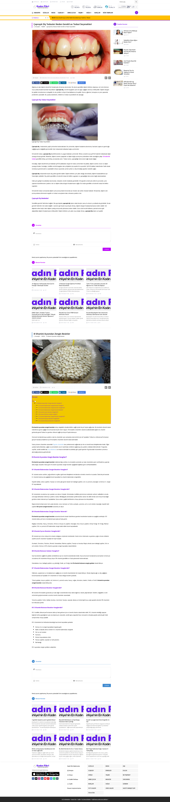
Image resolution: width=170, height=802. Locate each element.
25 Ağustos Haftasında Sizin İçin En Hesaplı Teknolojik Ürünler (43, 284)
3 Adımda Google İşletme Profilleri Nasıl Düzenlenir (70, 284)
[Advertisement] (25, 26)
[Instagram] (39, 778)
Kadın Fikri (73, 799)
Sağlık (79, 799)
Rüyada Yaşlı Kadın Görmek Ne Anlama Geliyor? (130, 51)
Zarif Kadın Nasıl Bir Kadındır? (130, 62)
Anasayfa (37, 27)
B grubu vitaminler (58, 444)
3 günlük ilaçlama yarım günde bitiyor (44, 719)
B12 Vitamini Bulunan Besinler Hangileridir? (49, 421)
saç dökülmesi (52, 449)
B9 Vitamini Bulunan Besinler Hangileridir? (48, 419)
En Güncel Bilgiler (86, 799)
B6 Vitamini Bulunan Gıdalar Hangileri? (47, 414)
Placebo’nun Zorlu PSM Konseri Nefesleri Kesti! (68, 313)
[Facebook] (33, 778)
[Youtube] (45, 778)
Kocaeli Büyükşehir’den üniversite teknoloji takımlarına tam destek (97, 313)
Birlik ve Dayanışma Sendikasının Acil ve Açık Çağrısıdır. (43, 749)
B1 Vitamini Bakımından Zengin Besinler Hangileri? (51, 405)
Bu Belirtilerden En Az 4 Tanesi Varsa (71, 748)
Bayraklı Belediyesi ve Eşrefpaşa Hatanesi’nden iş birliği (69, 720)
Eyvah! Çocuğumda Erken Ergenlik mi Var (97, 720)
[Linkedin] (42, 778)
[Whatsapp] (54, 778)
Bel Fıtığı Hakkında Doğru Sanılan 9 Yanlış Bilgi (97, 749)
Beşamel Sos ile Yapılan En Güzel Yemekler (129, 72)
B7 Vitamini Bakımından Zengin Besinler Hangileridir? (51, 416)
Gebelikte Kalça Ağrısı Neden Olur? (130, 41)
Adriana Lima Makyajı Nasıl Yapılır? (130, 31)
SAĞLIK (43, 336)
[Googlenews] (51, 778)
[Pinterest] (48, 778)
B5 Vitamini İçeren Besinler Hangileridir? (48, 412)
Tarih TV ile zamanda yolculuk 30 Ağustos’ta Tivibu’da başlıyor (96, 284)
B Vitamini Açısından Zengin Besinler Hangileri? (49, 403)
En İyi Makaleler (66, 799)
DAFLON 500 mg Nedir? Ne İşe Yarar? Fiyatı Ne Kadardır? (130, 83)
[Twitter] (36, 778)
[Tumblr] (57, 778)
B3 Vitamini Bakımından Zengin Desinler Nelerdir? (50, 410)
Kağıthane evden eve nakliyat (99, 799)
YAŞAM (43, 27)
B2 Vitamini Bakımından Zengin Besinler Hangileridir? (51, 408)
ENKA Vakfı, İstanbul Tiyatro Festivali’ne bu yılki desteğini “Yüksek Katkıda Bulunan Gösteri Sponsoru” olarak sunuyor (43, 315)
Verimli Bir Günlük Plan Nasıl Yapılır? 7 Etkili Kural (67, 17)
